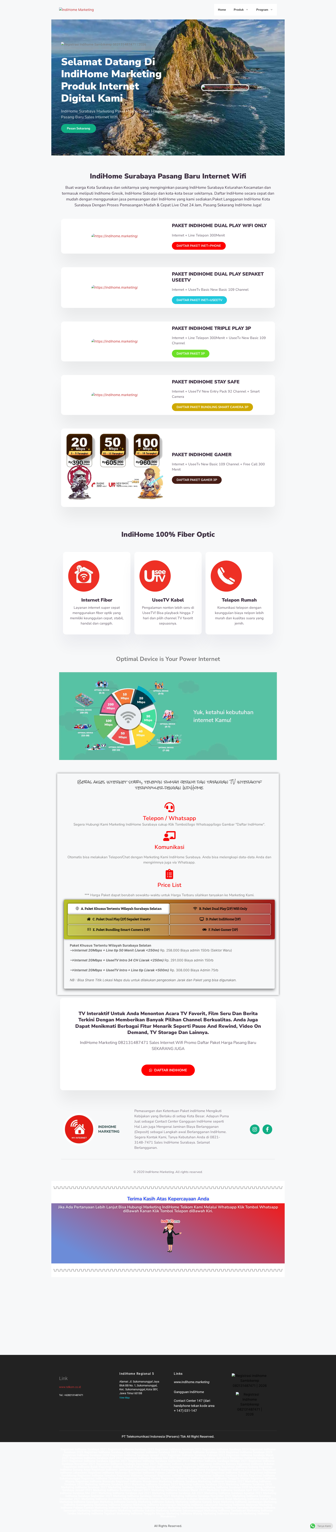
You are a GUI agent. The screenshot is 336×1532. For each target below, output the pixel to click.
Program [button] (262, 9)
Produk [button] (239, 9)
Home (222, 9)
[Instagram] (255, 1129)
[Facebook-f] (267, 1129)
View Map (124, 1397)
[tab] (118, 909)
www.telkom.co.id (70, 1387)
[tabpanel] (169, 964)
